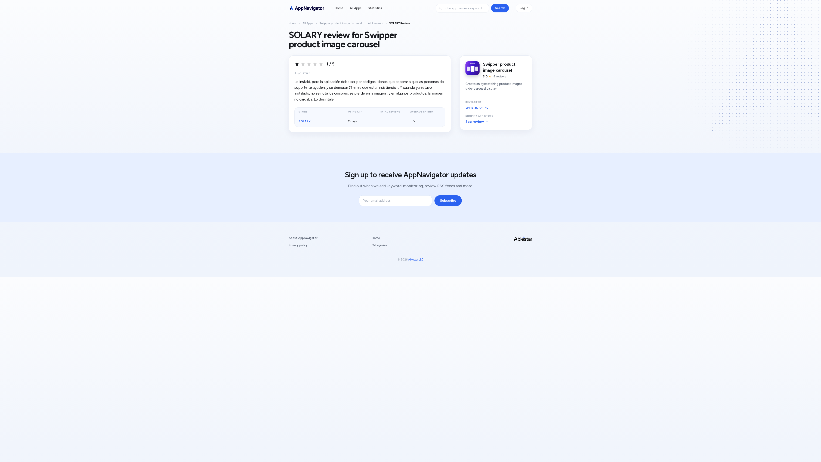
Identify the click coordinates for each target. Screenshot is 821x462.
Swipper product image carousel (340, 23)
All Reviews (375, 23)
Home (339, 8)
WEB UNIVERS (476, 108)
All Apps (356, 8)
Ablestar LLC (416, 259)
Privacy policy (298, 245)
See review (474, 122)
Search (500, 8)
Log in (524, 8)
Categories (379, 245)
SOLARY (304, 121)
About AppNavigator (303, 238)
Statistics (375, 8)
